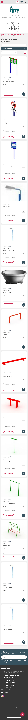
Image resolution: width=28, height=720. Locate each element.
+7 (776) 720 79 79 (14, 26)
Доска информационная (9, 81)
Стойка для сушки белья (9, 461)
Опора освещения (7, 587)
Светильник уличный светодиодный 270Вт (14, 208)
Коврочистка (6, 545)
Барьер (5, 334)
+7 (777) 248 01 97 (14, 31)
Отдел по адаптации (14, 28)
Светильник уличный (8, 250)
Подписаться (25, 657)
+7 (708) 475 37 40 (14, 29)
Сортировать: (6, 52)
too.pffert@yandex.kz (9, 689)
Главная (3, 34)
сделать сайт (10, 717)
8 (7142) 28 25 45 (14, 25)
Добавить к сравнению (10, 89)
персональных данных (13, 662)
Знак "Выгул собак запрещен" (10, 123)
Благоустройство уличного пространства (15, 34)
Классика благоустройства (7, 35)
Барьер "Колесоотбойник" (10, 376)
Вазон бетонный (7, 292)
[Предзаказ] (23, 94)
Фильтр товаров (7, 48)
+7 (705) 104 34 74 (14, 27)
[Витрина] (25, 52)
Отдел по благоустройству (14, 23)
